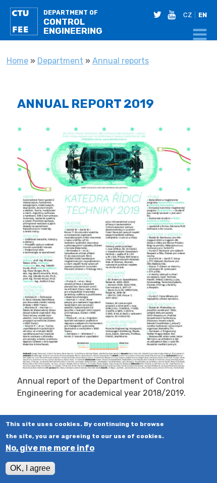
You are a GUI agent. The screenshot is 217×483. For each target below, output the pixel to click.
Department (60, 61)
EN (202, 15)
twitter (159, 15)
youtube (174, 15)
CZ (187, 15)
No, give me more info (50, 448)
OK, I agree (30, 468)
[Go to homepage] (25, 23)
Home (17, 61)
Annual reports (120, 61)
